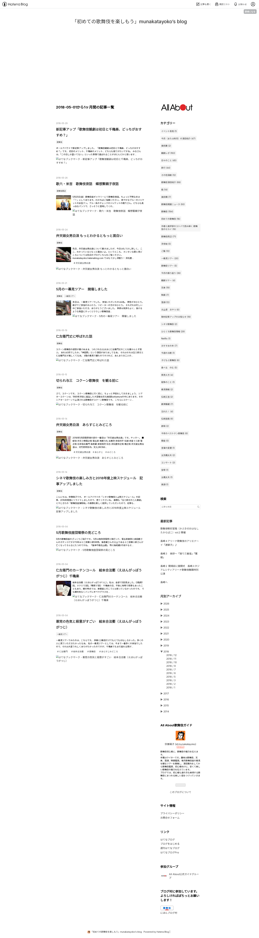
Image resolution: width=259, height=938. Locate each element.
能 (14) (164, 189)
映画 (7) (165, 295)
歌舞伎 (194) (167, 211)
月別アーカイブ (170, 596)
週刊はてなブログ (170, 848)
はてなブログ (167, 839)
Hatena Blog (163, 932)
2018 (166, 651)
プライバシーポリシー (172, 813)
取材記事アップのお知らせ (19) (176, 317)
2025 (166, 609)
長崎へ (164, 582)
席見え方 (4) (167, 375)
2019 (166, 645)
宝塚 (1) (164, 470)
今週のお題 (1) (168, 353)
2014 (166, 711)
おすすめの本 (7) (169, 345)
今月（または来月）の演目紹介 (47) (178, 138)
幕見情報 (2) (167, 389)
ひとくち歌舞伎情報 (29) (173, 331)
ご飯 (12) (165, 251)
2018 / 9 (171, 665)
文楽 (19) (165, 287)
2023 (166, 621)
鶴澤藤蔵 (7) (167, 404)
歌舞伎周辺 (61, 191)
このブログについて (180, 792)
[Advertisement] (129, 63)
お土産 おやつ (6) (170, 309)
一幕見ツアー (70, 296)
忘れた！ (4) (167, 411)
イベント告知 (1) (169, 131)
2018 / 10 (171, 662)
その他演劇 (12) (168, 175)
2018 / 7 (171, 669)
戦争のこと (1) (168, 382)
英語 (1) (164, 484)
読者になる (250, 11)
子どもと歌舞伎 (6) (170, 360)
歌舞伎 (59, 142)
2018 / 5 (171, 676)
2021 (166, 633)
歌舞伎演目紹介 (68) (171, 182)
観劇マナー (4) (168, 280)
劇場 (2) (165, 426)
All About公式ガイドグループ (184, 876)
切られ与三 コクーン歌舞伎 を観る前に (87, 380)
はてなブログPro (169, 852)
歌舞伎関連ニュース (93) (173, 204)
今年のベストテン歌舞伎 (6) (174, 433)
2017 (166, 693)
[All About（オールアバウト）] (176, 109)
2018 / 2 (171, 683)
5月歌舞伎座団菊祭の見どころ (78, 533)
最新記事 (166, 521)
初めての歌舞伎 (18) (170, 219)
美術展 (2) (166, 145)
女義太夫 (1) (167, 477)
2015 (166, 705)
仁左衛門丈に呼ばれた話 (74, 336)
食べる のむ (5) (169, 367)
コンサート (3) (168, 462)
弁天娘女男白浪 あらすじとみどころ (84, 425)
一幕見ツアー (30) (170, 258)
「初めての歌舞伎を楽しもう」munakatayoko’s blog (129, 21)
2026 (166, 603)
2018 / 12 (171, 655)
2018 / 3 (171, 680)
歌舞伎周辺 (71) (168, 236)
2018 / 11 (171, 658)
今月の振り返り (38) (171, 273)
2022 (166, 627)
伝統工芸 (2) (167, 397)
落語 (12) (165, 302)
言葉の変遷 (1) (168, 448)
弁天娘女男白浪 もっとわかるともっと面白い (89, 236)
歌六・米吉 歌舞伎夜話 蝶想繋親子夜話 (87, 184)
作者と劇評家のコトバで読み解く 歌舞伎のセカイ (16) (179, 227)
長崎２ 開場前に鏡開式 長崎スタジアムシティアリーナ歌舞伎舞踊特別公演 (179, 570)
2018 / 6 (171, 673)
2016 (166, 699)
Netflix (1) (166, 338)
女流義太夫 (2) (168, 455)
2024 (166, 615)
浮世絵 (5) (166, 244)
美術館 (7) (166, 197)
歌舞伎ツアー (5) (169, 265)
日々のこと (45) (169, 160)
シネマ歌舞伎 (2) (169, 324)
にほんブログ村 (168, 912)
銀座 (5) (165, 440)
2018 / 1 (170, 687)
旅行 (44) (165, 167)
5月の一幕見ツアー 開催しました (81, 289)
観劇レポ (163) (168, 153)
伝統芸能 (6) (167, 418)
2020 (166, 639)
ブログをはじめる (170, 843)
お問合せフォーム (170, 817)
